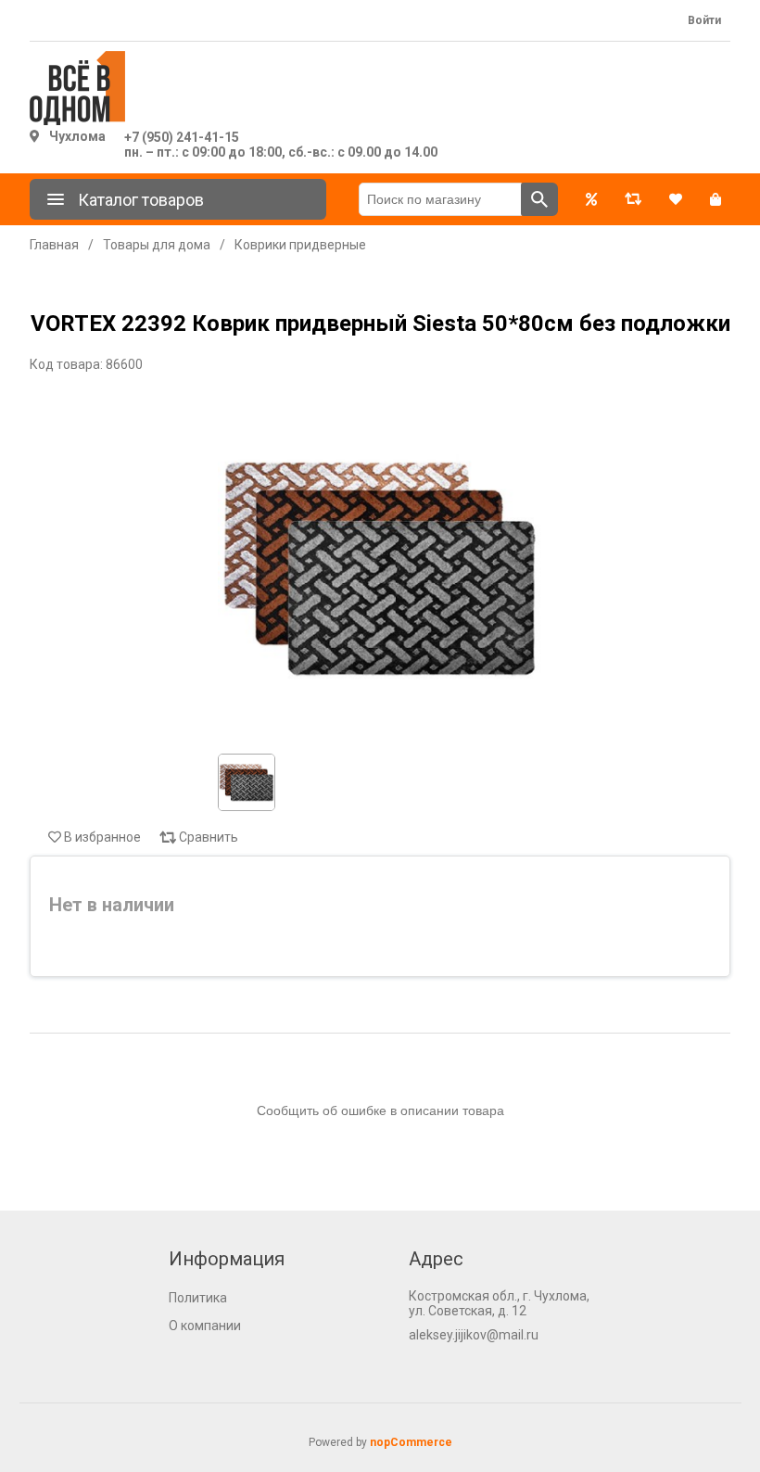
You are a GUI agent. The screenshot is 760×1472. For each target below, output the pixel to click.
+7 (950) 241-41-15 (181, 137)
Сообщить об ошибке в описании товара (380, 1110)
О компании (205, 1325)
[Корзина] (715, 199)
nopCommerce (411, 1442)
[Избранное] (675, 199)
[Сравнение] (633, 199)
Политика (198, 1297)
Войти (704, 20)
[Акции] (591, 199)
